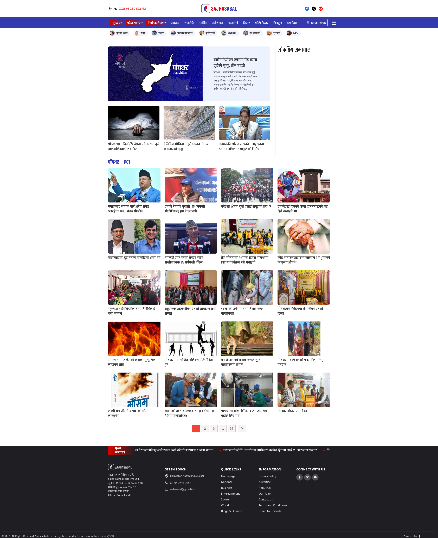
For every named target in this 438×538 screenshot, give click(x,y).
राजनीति (189, 23)
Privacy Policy (267, 476)
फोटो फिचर (261, 23)
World (225, 505)
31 (231, 428)
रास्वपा (161, 32)
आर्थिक (203, 23)
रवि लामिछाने (255, 32)
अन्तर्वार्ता (233, 23)
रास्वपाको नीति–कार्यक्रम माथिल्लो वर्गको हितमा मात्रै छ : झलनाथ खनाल (244, 450)
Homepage (228, 476)
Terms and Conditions (273, 505)
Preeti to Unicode (270, 511)
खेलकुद (277, 23)
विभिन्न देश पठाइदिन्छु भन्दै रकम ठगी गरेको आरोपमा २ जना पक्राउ (145, 450)
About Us (265, 488)
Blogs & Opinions (232, 511)
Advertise (265, 482)
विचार (246, 23)
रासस (143, 32)
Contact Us (266, 499)
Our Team (265, 493)
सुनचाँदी (276, 32)
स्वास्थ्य (175, 23)
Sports (225, 499)
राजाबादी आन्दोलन (184, 32)
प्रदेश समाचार (135, 23)
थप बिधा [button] (292, 23)
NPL (295, 32)
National (226, 482)
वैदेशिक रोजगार (157, 23)
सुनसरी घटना (121, 32)
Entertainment (230, 493)
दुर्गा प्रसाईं (210, 32)
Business (227, 488)
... (222, 428)
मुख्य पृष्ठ (117, 23)
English (232, 32)
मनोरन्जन (217, 23)
